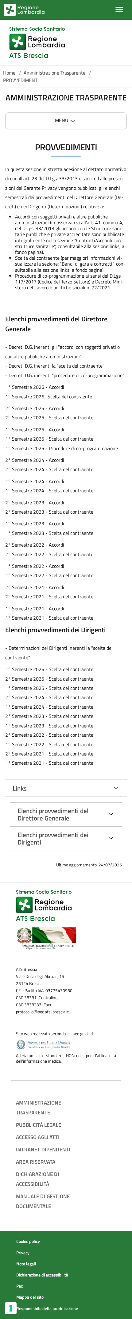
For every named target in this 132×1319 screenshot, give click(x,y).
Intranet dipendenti (43, 1149)
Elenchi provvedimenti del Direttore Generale (52, 814)
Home (9, 72)
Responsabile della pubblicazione (47, 1308)
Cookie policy (28, 1241)
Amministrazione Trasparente (54, 72)
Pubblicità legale (38, 1125)
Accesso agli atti (38, 1137)
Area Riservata (35, 1162)
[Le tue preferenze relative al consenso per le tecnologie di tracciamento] (11, 1308)
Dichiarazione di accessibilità (42, 1275)
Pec (19, 1286)
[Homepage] (37, 42)
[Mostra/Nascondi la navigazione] (119, 9)
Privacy (22, 1252)
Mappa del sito (30, 1297)
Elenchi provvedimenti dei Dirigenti (52, 838)
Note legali (26, 1263)
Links (20, 788)
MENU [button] (61, 120)
